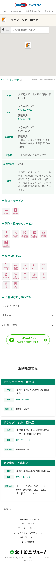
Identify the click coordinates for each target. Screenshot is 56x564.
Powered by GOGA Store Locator (43, 79)
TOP (5, 11)
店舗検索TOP (16, 11)
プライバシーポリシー (28, 528)
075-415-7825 (23, 477)
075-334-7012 (25, 119)
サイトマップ (28, 524)
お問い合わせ (28, 541)
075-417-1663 (23, 440)
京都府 (47, 11)
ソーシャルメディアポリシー (28, 533)
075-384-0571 (23, 399)
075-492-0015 (25, 109)
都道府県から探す (33, 11)
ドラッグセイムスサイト (28, 519)
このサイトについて (28, 537)
